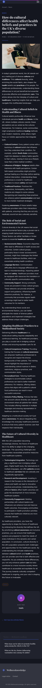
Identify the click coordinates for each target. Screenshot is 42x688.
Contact (15, 676)
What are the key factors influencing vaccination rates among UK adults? (17, 651)
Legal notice (6, 676)
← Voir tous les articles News (13, 620)
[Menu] (38, 1)
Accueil (4, 7)
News (10, 7)
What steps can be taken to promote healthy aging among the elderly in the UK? (20, 645)
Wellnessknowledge (16, 670)
